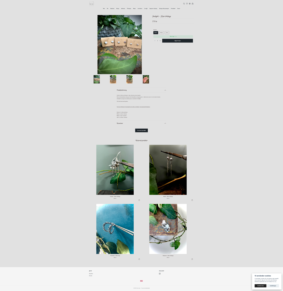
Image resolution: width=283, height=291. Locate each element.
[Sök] (184, 4)
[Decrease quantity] (154, 41)
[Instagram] (160, 273)
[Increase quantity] (160, 41)
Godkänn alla (260, 285)
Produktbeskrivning (122, 90)
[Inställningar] (189, 4)
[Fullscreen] (119, 44)
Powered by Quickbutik (145, 288)
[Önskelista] (186, 4)
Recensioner (120, 123)
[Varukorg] (192, 4)
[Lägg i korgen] (139, 200)
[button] (148, 45)
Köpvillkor (91, 273)
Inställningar (273, 285)
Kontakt (90, 275)
